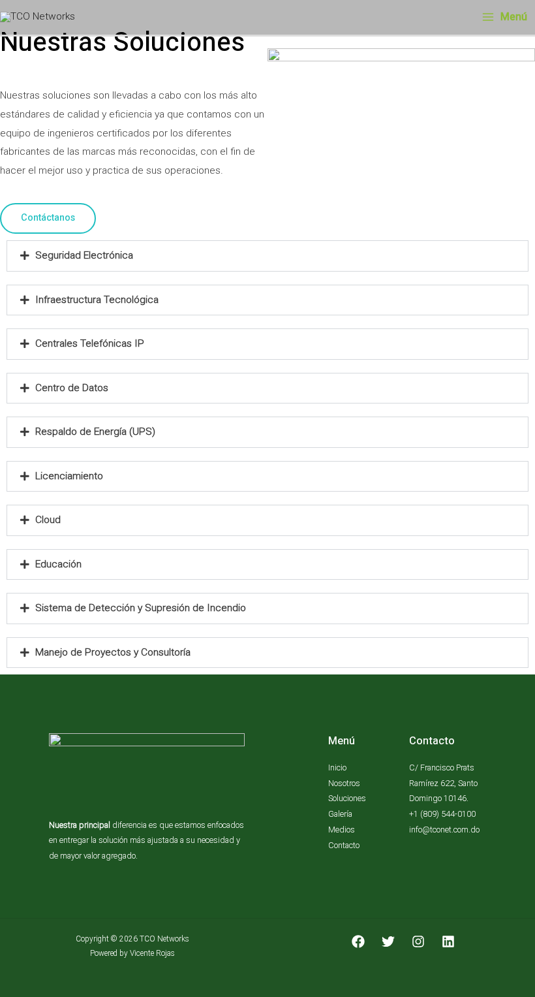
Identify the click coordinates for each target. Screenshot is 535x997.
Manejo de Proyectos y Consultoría (113, 652)
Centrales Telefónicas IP (89, 343)
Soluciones (347, 798)
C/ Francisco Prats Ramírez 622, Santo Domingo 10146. (443, 783)
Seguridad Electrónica (84, 255)
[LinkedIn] (448, 941)
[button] (267, 256)
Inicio (337, 767)
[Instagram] (418, 941)
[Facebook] (358, 941)
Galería (340, 814)
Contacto (343, 845)
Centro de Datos (71, 388)
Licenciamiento (69, 476)
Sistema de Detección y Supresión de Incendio (140, 608)
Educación (58, 564)
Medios (341, 829)
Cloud (48, 520)
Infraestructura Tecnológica (97, 300)
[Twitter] (388, 941)
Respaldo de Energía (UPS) (95, 431)
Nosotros (344, 783)
